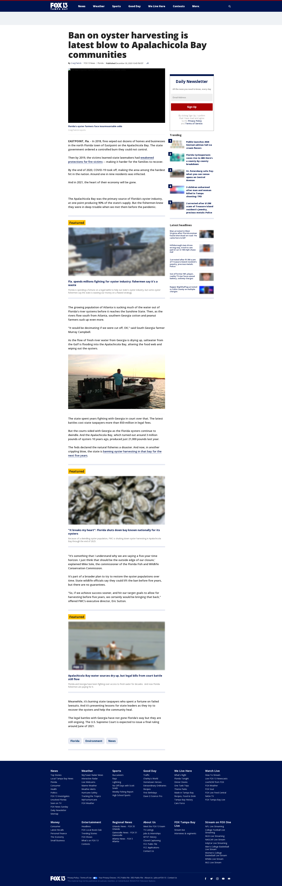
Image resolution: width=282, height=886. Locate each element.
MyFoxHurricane (89, 799)
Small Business (58, 840)
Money (55, 822)
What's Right (180, 775)
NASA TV (209, 796)
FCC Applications (151, 847)
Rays (114, 778)
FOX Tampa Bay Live (215, 799)
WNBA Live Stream (214, 859)
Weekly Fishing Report (122, 791)
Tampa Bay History (183, 799)
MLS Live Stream (213, 862)
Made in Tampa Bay (184, 792)
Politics (54, 792)
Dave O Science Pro (152, 796)
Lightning (116, 782)
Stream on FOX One (218, 822)
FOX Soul (209, 789)
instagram (217, 878)
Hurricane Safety (89, 792)
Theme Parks (180, 789)
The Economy (57, 837)
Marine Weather (89, 785)
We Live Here (183, 771)
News (112, 741)
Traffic (146, 775)
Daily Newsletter (58, 810)
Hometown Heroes (152, 782)
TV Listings (148, 829)
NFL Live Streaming (214, 826)
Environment (93, 741)
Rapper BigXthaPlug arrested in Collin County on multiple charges (183, 289)
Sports (116, 771)
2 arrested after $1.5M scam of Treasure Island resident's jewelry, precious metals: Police (183, 263)
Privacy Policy (195, 120)
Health (54, 789)
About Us (149, 822)
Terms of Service (193, 123)
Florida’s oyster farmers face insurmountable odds (95, 126)
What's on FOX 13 (90, 840)
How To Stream (212, 775)
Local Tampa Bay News (62, 778)
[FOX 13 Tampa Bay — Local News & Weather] (60, 6)
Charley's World (150, 778)
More (195, 6)
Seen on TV (56, 803)
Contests (86, 844)
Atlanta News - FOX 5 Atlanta (122, 840)
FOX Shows (87, 837)
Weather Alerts (89, 789)
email (229, 878)
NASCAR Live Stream (215, 839)
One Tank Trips (181, 785)
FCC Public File (150, 844)
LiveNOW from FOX (214, 782)
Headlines (86, 826)
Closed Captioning (152, 840)
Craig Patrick (76, 63)
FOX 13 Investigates (60, 796)
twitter (211, 878)
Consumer (55, 785)
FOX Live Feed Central (215, 792)
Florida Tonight (181, 778)
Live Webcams (88, 782)
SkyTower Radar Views (92, 775)
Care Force (179, 803)
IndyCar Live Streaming (216, 843)
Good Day (149, 771)
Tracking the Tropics (91, 796)
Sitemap (54, 813)
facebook (205, 878)
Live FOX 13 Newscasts (216, 778)
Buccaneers (118, 775)
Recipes (147, 789)
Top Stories (56, 775)
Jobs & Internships (152, 833)
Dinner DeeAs (181, 782)
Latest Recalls (57, 829)
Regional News (122, 822)
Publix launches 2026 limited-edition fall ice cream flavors (199, 144)
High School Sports (121, 795)
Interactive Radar (90, 778)
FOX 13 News (89, 63)
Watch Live (212, 771)
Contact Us (148, 851)
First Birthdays (150, 792)
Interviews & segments (185, 833)
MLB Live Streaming (214, 836)
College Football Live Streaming (215, 831)
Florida (101, 63)
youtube (223, 878)
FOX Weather (88, 803)
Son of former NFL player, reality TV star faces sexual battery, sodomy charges (182, 276)
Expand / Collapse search (229, 6)
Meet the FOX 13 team (154, 826)
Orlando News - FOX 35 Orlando (123, 827)
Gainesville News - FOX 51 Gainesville (124, 834)
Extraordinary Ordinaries (154, 785)
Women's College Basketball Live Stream (216, 854)
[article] (116, 251)
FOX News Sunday (59, 806)
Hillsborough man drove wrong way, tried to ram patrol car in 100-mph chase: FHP (183, 248)
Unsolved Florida (58, 799)
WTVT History (149, 837)
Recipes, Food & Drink (185, 796)
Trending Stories (89, 833)
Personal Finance (59, 833)
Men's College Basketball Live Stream (217, 848)
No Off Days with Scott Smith (123, 787)
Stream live (179, 829)
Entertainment (91, 822)
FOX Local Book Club (92, 829)
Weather (87, 771)
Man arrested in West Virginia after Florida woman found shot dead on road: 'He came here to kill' (183, 234)
